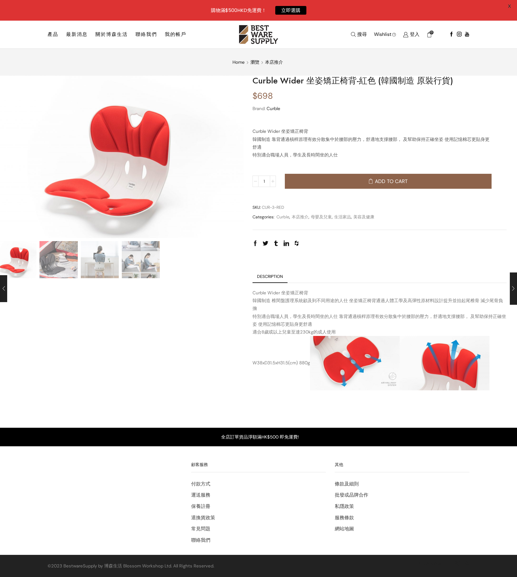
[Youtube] (467, 34)
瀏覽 (254, 62)
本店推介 (274, 62)
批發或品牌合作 (351, 495)
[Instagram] (459, 34)
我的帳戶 (175, 34)
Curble (273, 109)
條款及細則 (347, 484)
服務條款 (344, 517)
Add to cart (391, 181)
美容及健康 (363, 217)
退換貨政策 (203, 517)
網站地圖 (344, 529)
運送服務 (200, 495)
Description (270, 276)
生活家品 (342, 217)
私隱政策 (344, 506)
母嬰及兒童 (321, 217)
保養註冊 (200, 506)
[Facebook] (451, 34)
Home (238, 62)
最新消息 (77, 34)
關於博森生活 (111, 34)
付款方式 (200, 484)
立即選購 (290, 10)
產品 (53, 34)
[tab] (270, 276)
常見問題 (200, 529)
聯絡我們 (146, 34)
